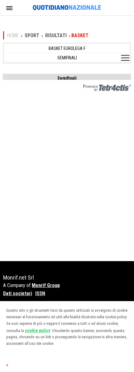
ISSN (40, 293)
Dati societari (17, 293)
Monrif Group (46, 285)
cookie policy (37, 330)
